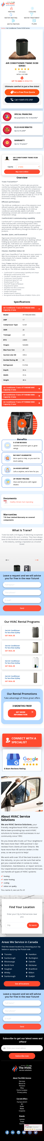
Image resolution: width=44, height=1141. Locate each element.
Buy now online (22, 172)
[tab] (22, 309)
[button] (22, 423)
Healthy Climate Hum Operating (21, 502)
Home (3, 28)
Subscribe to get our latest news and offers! (22, 1040)
